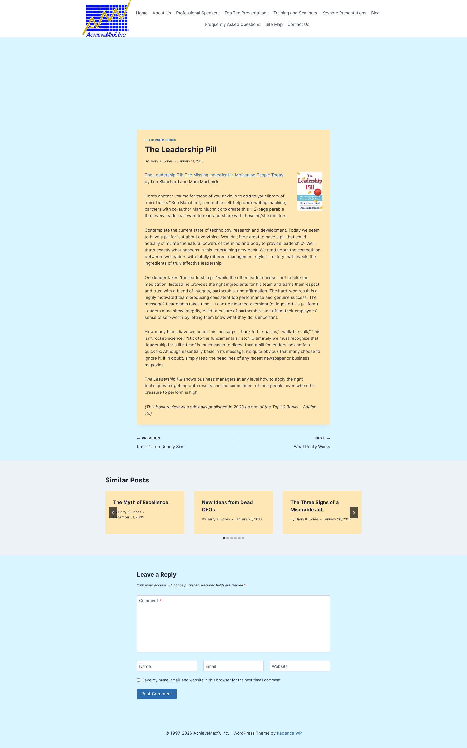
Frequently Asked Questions (232, 24)
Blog (375, 12)
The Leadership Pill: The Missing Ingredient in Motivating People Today (214, 174)
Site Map (274, 24)
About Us (162, 12)
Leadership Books (160, 140)
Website (280, 666)
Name (145, 666)
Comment (150, 600)
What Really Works (312, 442)
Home (142, 12)
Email (211, 666)
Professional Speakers (198, 12)
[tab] (224, 538)
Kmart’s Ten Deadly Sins (160, 442)
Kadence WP (289, 733)
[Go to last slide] (113, 512)
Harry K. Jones (161, 161)
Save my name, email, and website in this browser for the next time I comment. (212, 680)
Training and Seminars (295, 12)
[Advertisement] (233, 74)
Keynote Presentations (344, 12)
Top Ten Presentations (247, 12)
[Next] (354, 512)
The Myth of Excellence (140, 502)
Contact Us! (299, 24)
